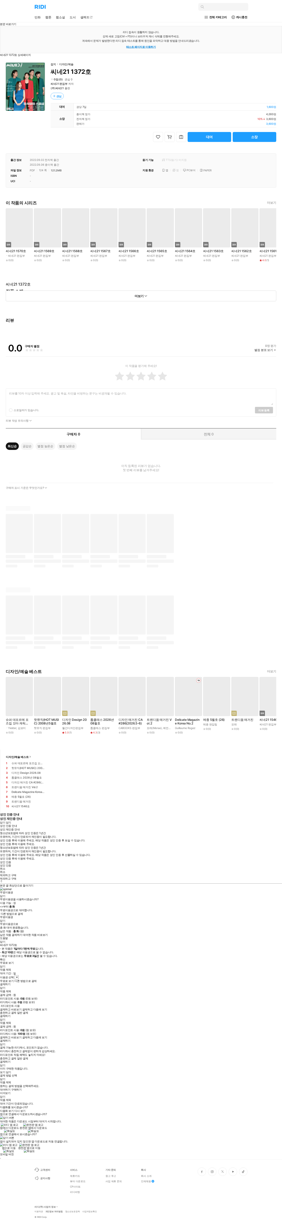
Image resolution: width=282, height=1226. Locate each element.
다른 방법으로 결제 (12, 913)
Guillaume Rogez (185, 728)
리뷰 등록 (264, 410)
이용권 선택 (7, 977)
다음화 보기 (7, 1110)
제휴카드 (75, 1175)
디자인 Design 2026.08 (74, 721)
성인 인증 (5, 862)
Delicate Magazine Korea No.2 (187, 721)
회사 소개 (146, 1175)
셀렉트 (85, 17)
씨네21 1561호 (270, 251)
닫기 (8, 1072)
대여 (209, 137)
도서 (73, 17)
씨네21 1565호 (157, 251)
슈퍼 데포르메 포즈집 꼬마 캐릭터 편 (17, 721)
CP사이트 (75, 1186)
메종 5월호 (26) (214, 720)
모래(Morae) (154, 728)
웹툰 (48, 17)
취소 (2, 868)
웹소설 (60, 17)
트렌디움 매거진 (242, 720)
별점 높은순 (45, 446)
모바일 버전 (7, 1154)
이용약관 (39, 1211)
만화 (38, 17)
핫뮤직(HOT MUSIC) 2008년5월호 (46, 721)
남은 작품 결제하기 (11, 934)
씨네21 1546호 (270, 720)
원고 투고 (111, 1175)
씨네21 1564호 (185, 251)
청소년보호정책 (72, 1211)
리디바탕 (75, 1191)
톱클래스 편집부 (100, 728)
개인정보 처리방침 (54, 1211)
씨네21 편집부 (59, 83)
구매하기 (16, 1089)
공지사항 (45, 1178)
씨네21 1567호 (100, 251)
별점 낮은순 (67, 446)
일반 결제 (22, 1012)
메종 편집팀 (210, 724)
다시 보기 (20, 1110)
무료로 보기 (7, 980)
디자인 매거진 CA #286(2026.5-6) (131, 721)
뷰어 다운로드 (78, 1181)
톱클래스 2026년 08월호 (102, 721)
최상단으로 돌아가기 (21, 885)
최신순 (12, 446)
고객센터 (45, 1169)
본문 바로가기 (8, 24)
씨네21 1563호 (213, 251)
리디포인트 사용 (10, 1005)
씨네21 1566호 (129, 251)
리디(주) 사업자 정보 (45, 1207)
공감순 (27, 446)
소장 (254, 137)
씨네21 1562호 (241, 251)
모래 (234, 724)
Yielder (12, 728)
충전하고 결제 (8, 1012)
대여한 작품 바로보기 (35, 934)
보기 (2, 1072)
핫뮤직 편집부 (42, 728)
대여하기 (5, 1089)
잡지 (53, 64)
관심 (59, 96)
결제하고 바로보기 (10, 1009)
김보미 (22, 728)
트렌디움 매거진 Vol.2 (159, 721)
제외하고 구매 (8, 875)
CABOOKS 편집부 (129, 728)
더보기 (271, 202)
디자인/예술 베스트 (17, 756)
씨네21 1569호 (44, 251)
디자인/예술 (66, 64)
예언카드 (168, 728)
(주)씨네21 (57, 88)
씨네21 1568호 (72, 251)
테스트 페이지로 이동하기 (141, 46)
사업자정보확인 (89, 1211)
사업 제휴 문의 (114, 1181)
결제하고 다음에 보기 (34, 1009)
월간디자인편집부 (72, 728)
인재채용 (146, 1181)
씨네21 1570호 (16, 251)
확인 (2, 959)
